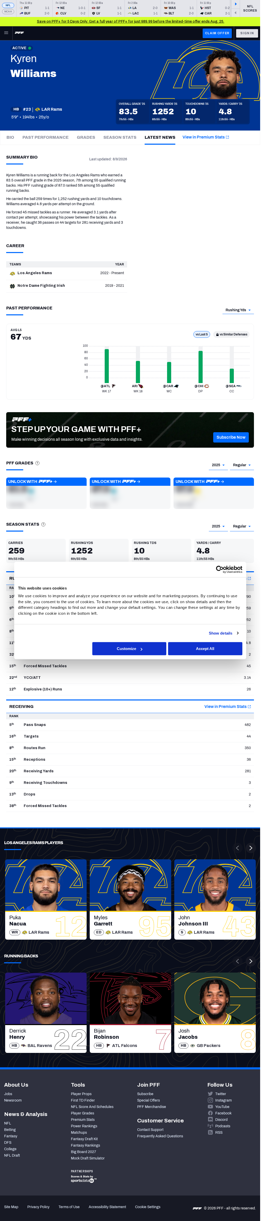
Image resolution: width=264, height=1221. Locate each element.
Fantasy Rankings (85, 1145)
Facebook (223, 1113)
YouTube (222, 1107)
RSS (218, 1133)
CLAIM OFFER (217, 33)
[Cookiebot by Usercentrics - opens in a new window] (219, 569)
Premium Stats (83, 1120)
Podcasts (222, 1126)
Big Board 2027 (83, 1152)
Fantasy (10, 1136)
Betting (10, 1130)
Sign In (247, 33)
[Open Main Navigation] (6, 33)
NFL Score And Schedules (92, 1107)
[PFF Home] (19, 33)
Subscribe (145, 1094)
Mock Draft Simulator (88, 1158)
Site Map (11, 1207)
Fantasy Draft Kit (84, 1139)
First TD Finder (83, 1100)
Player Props (81, 1094)
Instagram (223, 1100)
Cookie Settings (147, 1207)
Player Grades (82, 1113)
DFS (7, 1143)
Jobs (8, 1094)
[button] (231, 437)
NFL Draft (12, 1155)
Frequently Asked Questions (160, 1136)
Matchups (79, 1133)
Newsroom (13, 1100)
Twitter (220, 1094)
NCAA (8, 11)
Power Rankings (84, 1126)
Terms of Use (69, 1207)
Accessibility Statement (107, 1207)
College (10, 1149)
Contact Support (150, 1130)
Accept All (205, 648)
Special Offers (148, 1100)
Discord (221, 1120)
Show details (220, 633)
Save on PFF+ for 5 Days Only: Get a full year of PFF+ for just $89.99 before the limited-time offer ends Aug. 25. (130, 21)
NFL (8, 5)
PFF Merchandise (151, 1107)
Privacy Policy (38, 1207)
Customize (126, 648)
